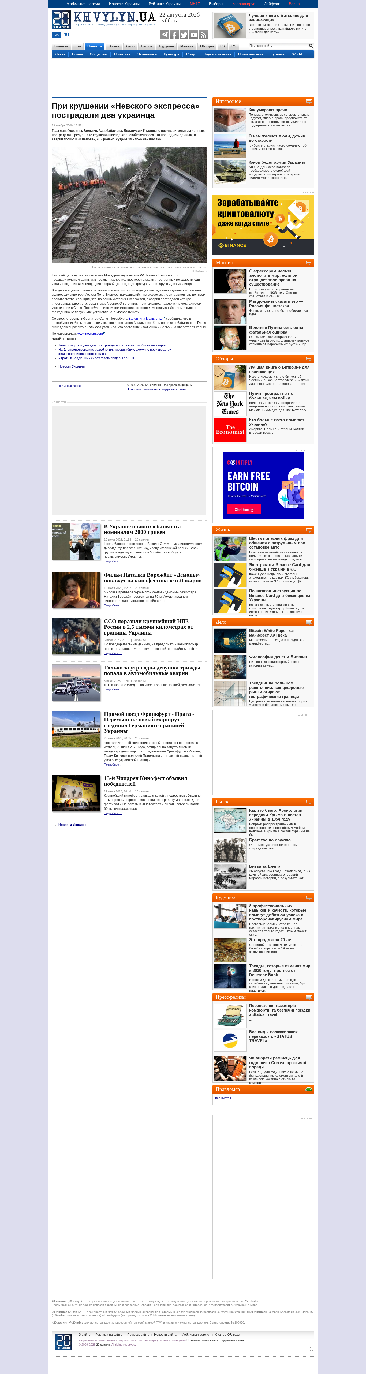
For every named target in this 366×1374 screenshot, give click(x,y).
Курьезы (278, 54)
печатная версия (70, 385)
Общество (98, 54)
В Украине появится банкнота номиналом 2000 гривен (142, 529)
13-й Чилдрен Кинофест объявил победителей (145, 781)
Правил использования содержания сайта (215, 1340)
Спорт (191, 54)
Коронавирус (243, 4)
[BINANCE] (263, 254)
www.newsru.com (90, 333)
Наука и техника (217, 54)
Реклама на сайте (108, 1334)
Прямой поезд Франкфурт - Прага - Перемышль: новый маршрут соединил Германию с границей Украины (149, 722)
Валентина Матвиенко (145, 318)
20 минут (75, 1301)
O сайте (85, 1334)
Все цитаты (223, 1097)
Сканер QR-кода (227, 1334)
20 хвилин (103, 1344)
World (297, 54)
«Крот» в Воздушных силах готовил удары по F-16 (96, 358)
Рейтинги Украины (165, 4)
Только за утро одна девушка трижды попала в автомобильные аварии (112, 345)
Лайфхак (272, 4)
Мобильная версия (83, 4)
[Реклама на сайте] (302, 450)
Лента (60, 54)
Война (294, 4)
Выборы (216, 4)
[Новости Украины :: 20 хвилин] (105, 32)
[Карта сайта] (310, 1350)
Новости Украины (124, 4)
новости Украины (105, 1304)
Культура (171, 54)
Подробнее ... (113, 561)
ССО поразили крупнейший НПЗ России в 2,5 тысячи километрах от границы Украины (148, 627)
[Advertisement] (183, 77)
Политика (122, 54)
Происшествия (251, 54)
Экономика (147, 54)
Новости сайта (165, 1334)
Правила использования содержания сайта (156, 389)
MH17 (195, 4)
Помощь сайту (138, 1334)
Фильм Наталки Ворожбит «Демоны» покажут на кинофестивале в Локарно (153, 578)
